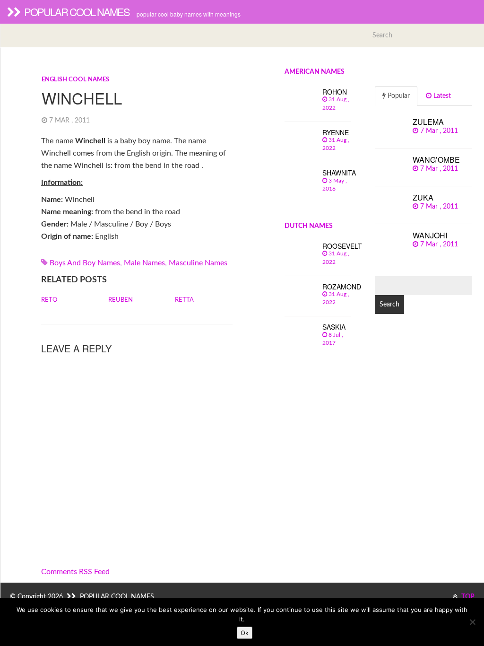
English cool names (75, 80)
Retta (184, 300)
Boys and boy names (85, 263)
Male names (144, 263)
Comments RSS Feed (75, 572)
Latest (441, 96)
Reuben (120, 300)
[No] (472, 622)
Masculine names (198, 263)
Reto (49, 300)
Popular (398, 96)
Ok (245, 633)
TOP (467, 597)
